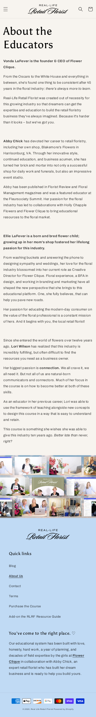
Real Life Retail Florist (42, 709)
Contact (15, 586)
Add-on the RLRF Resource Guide (35, 616)
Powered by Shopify (64, 709)
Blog (12, 566)
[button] (5, 9)
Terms (13, 596)
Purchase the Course (25, 606)
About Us (16, 576)
